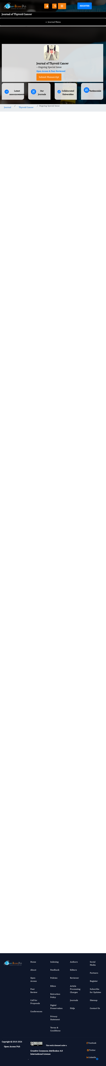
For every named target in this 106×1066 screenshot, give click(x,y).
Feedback (54, 970)
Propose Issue (48, 243)
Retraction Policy (55, 995)
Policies (53, 978)
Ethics (53, 986)
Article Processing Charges (75, 989)
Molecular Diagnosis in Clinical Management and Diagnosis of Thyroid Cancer (92, 406)
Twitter (92, 1050)
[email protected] (20, 821)
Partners (94, 973)
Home (33, 961)
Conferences (36, 1011)
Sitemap (93, 1000)
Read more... (92, 245)
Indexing (54, 961)
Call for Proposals (35, 1002)
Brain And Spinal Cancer (91, 541)
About (33, 970)
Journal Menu (53, 21)
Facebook (92, 1043)
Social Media (93, 963)
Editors (73, 970)
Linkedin (92, 1057)
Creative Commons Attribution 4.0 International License (46, 1052)
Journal (7, 107)
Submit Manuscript (49, 77)
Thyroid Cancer (26, 107)
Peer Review (33, 990)
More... (92, 762)
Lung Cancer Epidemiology (92, 676)
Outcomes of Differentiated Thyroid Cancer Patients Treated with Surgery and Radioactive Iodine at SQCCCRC (92, 280)
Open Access (33, 979)
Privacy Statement (55, 1018)
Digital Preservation (56, 1007)
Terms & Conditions (55, 1029)
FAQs (72, 1008)
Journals (74, 1000)
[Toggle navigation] (62, 6)
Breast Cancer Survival (90, 588)
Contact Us (95, 1008)
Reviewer (74, 978)
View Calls (26, 930)
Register (84, 5)
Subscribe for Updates (95, 990)
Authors (74, 961)
